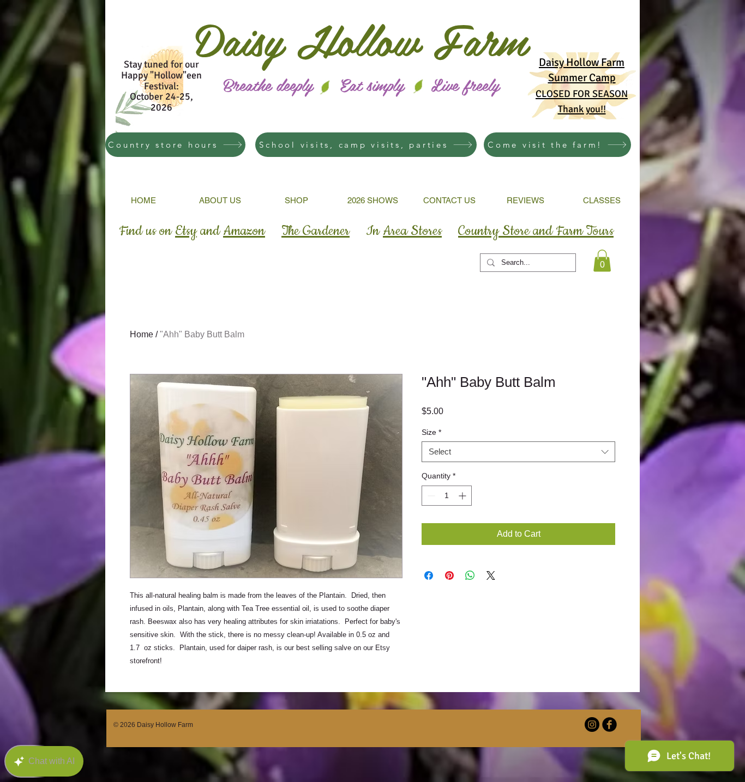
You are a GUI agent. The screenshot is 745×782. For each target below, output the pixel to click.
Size (431, 432)
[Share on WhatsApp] (470, 575)
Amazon (244, 231)
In (404, 231)
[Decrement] (430, 495)
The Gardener (315, 231)
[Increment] (463, 495)
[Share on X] (490, 575)
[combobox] (518, 451)
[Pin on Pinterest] (449, 575)
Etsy (186, 231)
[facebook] (609, 724)
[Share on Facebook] (428, 575)
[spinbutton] (446, 495)
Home (141, 334)
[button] (602, 261)
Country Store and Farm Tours (536, 231)
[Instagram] (592, 724)
